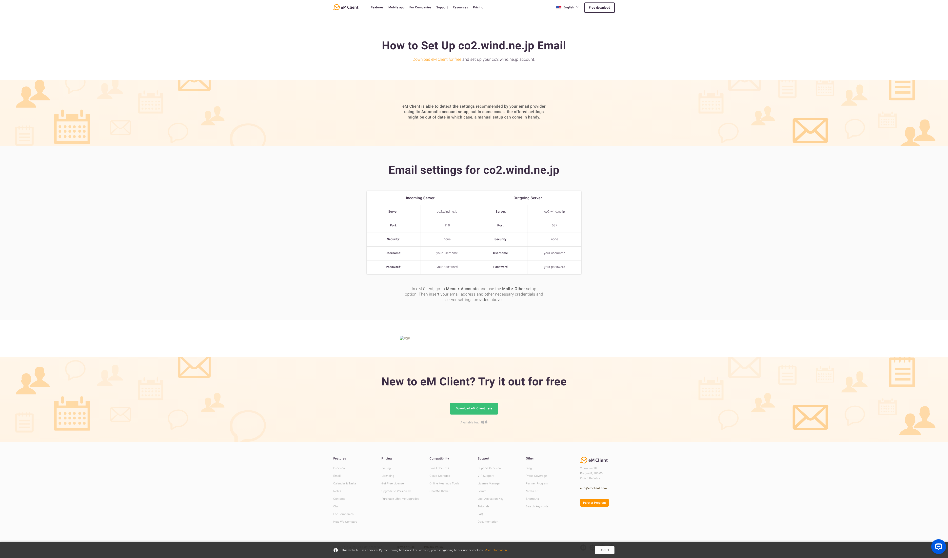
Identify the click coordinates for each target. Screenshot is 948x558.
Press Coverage (536, 476)
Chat (336, 506)
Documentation (488, 521)
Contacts (339, 498)
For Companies (420, 7)
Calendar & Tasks (344, 483)
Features (377, 7)
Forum (482, 491)
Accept (604, 550)
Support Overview (489, 468)
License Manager (489, 483)
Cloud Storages (440, 476)
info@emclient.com (593, 488)
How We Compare (345, 521)
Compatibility (439, 458)
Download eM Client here (474, 408)
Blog (529, 468)
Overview (339, 468)
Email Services (439, 468)
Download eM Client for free (437, 59)
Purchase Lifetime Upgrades (400, 498)
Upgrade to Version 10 (396, 491)
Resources (460, 7)
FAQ (480, 514)
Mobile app (396, 7)
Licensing (387, 476)
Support (442, 7)
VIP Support (486, 476)
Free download (599, 8)
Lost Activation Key (490, 498)
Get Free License (392, 483)
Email (337, 476)
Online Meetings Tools (444, 483)
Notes (337, 491)
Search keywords (537, 506)
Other (530, 458)
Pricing (478, 7)
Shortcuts (532, 498)
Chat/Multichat (440, 491)
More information (496, 550)
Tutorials (484, 506)
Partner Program (537, 483)
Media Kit (532, 491)
